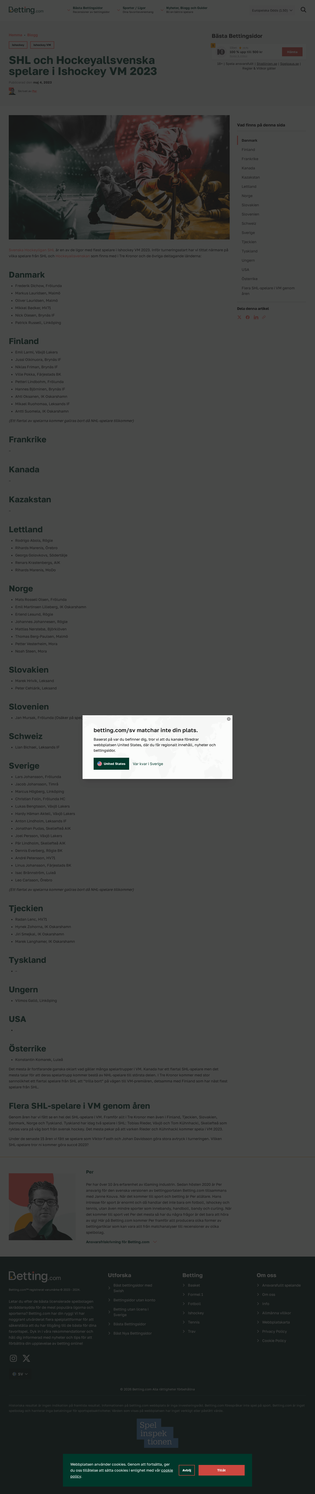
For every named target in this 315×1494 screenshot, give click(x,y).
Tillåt (221, 1470)
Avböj (186, 1470)
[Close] (229, 719)
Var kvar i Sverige (148, 763)
